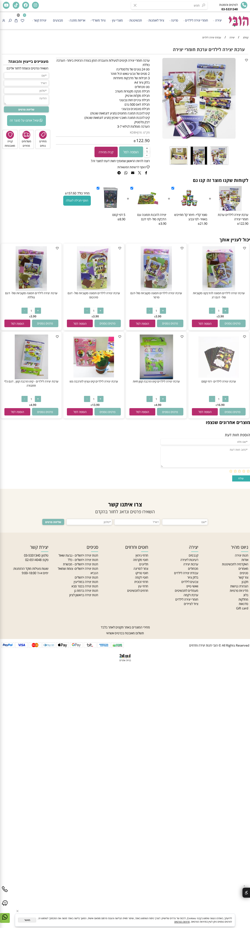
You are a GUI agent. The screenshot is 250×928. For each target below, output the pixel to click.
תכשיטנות (135, 20)
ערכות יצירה (190, 564)
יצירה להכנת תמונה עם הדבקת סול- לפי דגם (151, 216)
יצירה (218, 20)
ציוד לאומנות (156, 20)
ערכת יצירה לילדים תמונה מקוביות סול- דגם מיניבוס (94, 295)
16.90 (221, 405)
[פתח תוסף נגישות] (246, 892)
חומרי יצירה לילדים (196, 20)
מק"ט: (146, 132)
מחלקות (243, 599)
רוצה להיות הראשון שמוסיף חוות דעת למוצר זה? (120, 161)
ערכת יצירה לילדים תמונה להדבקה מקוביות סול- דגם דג (219, 295)
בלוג (245, 595)
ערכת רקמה (191, 595)
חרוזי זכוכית (141, 582)
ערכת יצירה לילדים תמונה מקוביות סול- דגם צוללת (31, 295)
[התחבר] (4, 20)
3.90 (221, 316)
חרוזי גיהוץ (141, 555)
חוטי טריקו (141, 573)
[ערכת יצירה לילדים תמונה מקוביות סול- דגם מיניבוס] (94, 290)
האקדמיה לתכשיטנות (235, 564)
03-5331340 (32, 555)
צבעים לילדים (189, 582)
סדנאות (243, 604)
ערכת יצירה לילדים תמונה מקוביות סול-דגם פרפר (156, 295)
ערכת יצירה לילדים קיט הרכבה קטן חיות (156, 381)
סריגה (174, 20)
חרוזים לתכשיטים (137, 590)
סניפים (244, 573)
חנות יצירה (241, 555)
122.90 (143, 140)
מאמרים (243, 568)
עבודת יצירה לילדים (186, 573)
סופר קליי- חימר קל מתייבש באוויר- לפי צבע (190, 216)
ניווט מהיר (239, 547)
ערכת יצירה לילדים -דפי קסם (218, 381)
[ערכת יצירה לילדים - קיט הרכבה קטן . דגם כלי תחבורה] (31, 378)
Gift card (242, 608)
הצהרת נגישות (239, 586)
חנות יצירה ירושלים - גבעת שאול (78, 555)
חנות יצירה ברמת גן (86, 590)
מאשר (27, 920)
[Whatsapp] (5, 920)
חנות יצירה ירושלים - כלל (83, 560)
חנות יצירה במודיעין (86, 582)
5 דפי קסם (118, 214)
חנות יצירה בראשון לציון (83, 595)
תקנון (245, 582)
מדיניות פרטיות (239, 590)
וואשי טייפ (192, 586)
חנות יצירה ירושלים (86, 577)
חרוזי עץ (143, 586)
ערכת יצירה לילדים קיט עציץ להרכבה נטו (94, 381)
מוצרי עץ (117, 20)
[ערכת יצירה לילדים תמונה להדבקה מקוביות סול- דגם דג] (218, 290)
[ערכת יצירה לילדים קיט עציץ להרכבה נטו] (93, 378)
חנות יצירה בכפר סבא (85, 586)
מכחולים (193, 568)
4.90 (158, 405)
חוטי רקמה (141, 577)
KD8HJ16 (136, 132)
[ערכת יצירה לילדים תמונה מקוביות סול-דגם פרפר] (156, 290)
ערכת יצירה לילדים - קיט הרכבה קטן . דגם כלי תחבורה (31, 383)
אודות (244, 560)
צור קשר (243, 577)
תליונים (143, 564)
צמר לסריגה (141, 568)
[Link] (5, 906)
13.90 (96, 405)
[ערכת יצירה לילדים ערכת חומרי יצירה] (219, 164)
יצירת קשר (40, 20)
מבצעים (58, 20)
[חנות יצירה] (238, 19)
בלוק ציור (192, 577)
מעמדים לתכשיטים (186, 590)
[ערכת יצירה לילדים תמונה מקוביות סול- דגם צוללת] (31, 290)
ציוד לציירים (191, 604)
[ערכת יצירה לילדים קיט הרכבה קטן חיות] (156, 378)
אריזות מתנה (77, 20)
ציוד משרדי (98, 20)
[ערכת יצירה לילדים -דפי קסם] (218, 378)
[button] (205, 323)
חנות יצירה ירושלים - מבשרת (80, 564)
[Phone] (5, 892)
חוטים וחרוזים (136, 547)
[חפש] (10, 20)
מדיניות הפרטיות (182, 921)
